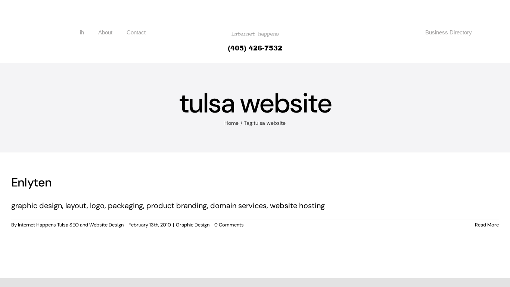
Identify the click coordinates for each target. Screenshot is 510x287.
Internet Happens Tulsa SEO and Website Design (71, 225)
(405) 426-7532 (255, 48)
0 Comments (229, 225)
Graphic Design (192, 225)
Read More (487, 225)
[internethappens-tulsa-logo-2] (255, 8)
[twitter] (489, 33)
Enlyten (31, 182)
